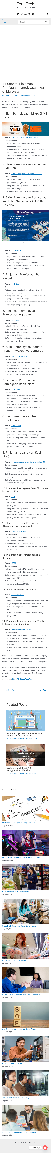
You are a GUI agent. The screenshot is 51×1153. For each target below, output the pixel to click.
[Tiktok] (22, 14)
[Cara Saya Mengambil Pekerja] (25, 1049)
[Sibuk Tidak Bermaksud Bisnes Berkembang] (25, 911)
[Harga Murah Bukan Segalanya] (25, 946)
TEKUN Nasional (17, 251)
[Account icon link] (47, 14)
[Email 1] (33, 14)
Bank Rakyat (16, 284)
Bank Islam (15, 390)
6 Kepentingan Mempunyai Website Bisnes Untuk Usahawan (24, 734)
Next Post (43, 690)
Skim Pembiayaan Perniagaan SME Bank (26, 174)
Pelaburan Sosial (17, 595)
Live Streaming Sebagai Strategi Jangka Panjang (21, 857)
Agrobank (15, 320)
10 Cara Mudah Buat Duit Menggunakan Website (19, 769)
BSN (13, 497)
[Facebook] (18, 14)
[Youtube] (25, 14)
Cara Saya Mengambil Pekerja (13, 1063)
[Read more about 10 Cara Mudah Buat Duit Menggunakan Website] (25, 755)
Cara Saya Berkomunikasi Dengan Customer (19, 1132)
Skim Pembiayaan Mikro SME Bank (24, 137)
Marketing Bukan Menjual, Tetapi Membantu (19, 823)
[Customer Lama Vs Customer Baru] (25, 877)
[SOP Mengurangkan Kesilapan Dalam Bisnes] (25, 1014)
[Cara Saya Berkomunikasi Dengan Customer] (25, 1117)
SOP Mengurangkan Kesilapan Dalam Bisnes (19, 1029)
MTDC (13, 563)
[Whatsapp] (29, 14)
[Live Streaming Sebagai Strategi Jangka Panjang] (25, 843)
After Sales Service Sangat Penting (15, 1098)
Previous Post (9, 690)
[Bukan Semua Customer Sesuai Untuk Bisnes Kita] (25, 980)
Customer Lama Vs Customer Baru (15, 892)
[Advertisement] (25, 52)
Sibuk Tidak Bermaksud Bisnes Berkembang (19, 926)
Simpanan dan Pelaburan (20, 531)
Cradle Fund (16, 426)
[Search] (46, 22)
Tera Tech (25, 4)
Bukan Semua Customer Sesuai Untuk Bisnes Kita (21, 995)
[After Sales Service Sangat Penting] (25, 1083)
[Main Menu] (4, 21)
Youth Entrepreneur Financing (22, 629)
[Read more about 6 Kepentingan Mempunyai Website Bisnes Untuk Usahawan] (25, 720)
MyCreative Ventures (19, 356)
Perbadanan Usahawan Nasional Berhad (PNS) (29, 462)
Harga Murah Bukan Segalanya (14, 960)
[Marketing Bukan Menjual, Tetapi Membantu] (25, 808)
